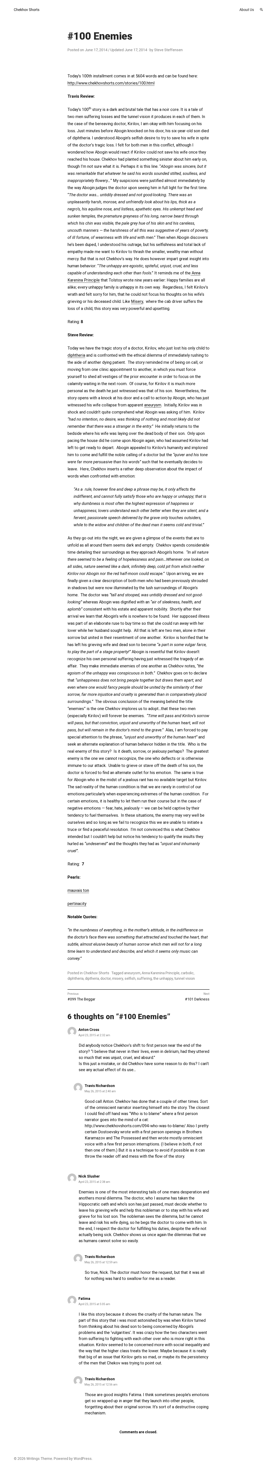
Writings (33, 1458)
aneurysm (152, 405)
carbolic (187, 973)
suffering (144, 978)
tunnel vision (184, 978)
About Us (246, 10)
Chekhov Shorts (27, 10)
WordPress (83, 1458)
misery (117, 978)
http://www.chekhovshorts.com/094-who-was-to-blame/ (135, 1125)
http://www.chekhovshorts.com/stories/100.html (111, 83)
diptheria (92, 978)
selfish (130, 978)
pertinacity (77, 903)
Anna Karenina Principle (160, 973)
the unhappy (163, 978)
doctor (105, 978)
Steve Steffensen (168, 50)
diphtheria (76, 355)
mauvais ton (78, 890)
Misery (137, 301)
